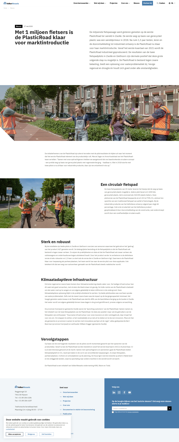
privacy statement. (133, 412)
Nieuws (12, 8)
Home (5, 8)
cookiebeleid (10, 429)
